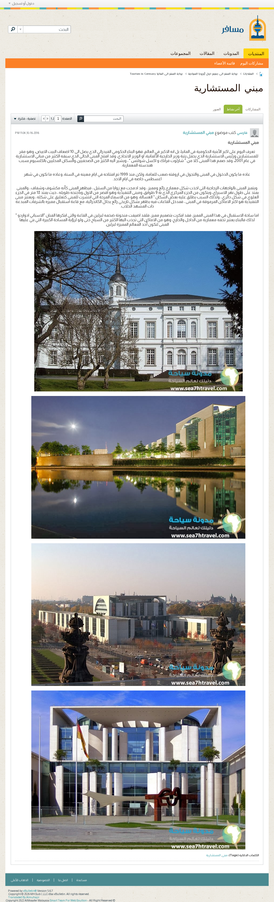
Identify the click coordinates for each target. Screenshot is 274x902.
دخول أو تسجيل (23, 3)
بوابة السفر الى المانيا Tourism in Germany (156, 74)
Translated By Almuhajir (23, 897)
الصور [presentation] (217, 109)
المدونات (231, 53)
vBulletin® (30, 890)
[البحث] (13, 29)
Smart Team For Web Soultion (68, 900)
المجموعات (180, 53)
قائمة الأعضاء (224, 63)
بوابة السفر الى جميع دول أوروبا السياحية (213, 74)
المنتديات (256, 53)
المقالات (207, 53)
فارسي (242, 133)
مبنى (224, 855)
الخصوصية (43, 880)
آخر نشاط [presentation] (233, 109)
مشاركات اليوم (251, 63)
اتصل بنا (63, 880)
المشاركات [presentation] (252, 109)
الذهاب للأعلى (19, 880)
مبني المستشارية (198, 132)
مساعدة (81, 880)
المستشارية (213, 855)
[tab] (252, 109)
